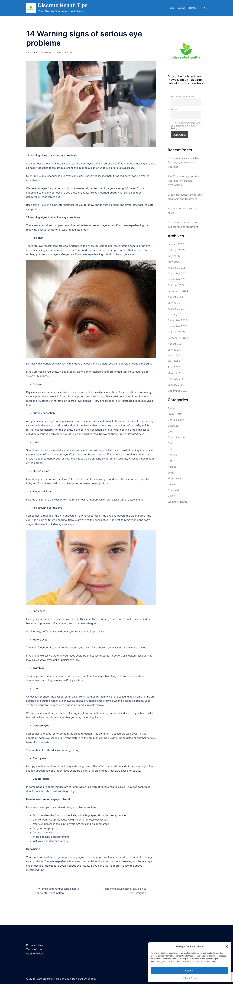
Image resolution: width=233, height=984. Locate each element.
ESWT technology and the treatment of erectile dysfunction (183, 181)
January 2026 (176, 244)
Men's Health (175, 478)
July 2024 (174, 302)
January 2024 (176, 314)
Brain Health (175, 413)
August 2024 (175, 297)
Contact (193, 8)
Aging (171, 408)
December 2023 (177, 320)
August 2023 (175, 343)
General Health (176, 437)
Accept (190, 970)
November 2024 (177, 279)
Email (174, 109)
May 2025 (174, 261)
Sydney (91, 978)
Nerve (171, 484)
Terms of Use (34, 949)
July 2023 (174, 349)
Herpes (172, 466)
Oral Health (174, 490)
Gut (170, 443)
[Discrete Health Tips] (31, 8)
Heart (171, 460)
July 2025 (174, 256)
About (181, 8)
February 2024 (176, 308)
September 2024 (178, 291)
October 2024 (176, 285)
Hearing (172, 454)
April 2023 (174, 367)
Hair (170, 449)
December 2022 (177, 390)
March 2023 (175, 373)
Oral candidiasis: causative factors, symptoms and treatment (184, 162)
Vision (69, 52)
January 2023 (176, 384)
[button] (226, 946)
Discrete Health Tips (63, 5)
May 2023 (174, 361)
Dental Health (176, 419)
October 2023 (176, 332)
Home (171, 8)
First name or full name (183, 96)
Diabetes (173, 425)
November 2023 (177, 326)
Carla (33, 52)
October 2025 (176, 250)
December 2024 (177, 273)
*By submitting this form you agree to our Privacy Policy (186, 126)
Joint (171, 472)
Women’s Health (177, 501)
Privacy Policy (189, 978)
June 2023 (174, 355)
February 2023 (176, 379)
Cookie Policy (34, 953)
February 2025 (176, 267)
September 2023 (178, 338)
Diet (170, 431)
